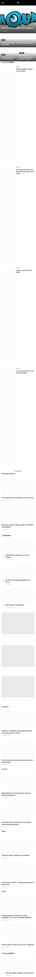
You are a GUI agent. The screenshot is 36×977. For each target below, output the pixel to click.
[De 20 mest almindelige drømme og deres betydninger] (18, 748)
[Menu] (3, 3)
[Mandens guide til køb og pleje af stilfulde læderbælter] (18, 513)
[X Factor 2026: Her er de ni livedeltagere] (9, 54)
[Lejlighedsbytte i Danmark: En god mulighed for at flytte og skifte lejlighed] (18, 904)
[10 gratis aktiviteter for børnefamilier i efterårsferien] (18, 623)
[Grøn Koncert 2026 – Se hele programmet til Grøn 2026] (18, 40)
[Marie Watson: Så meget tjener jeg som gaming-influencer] (27, 54)
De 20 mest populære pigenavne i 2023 (16, 700)
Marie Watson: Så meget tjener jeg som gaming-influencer (26, 57)
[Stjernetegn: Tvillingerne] (18, 595)
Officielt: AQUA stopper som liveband (17, 28)
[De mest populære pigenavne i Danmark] (18, 656)
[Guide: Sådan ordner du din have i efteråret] (18, 933)
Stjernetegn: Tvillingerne (15, 605)
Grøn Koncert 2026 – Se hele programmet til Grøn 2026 (25, 171)
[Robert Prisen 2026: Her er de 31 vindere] (18, 546)
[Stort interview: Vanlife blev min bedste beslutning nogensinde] (18, 811)
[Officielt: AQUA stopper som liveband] (18, 19)
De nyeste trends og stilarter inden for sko (17, 498)
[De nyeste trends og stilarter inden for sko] (18, 486)
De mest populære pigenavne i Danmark (16, 669)
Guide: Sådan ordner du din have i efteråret (18, 945)
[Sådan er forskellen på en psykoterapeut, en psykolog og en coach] (18, 719)
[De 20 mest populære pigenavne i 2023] (18, 571)
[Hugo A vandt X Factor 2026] (8, 316)
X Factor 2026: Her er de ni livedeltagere (8, 58)
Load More (17, 471)
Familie (4, 609)
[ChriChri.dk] (18, 2)
